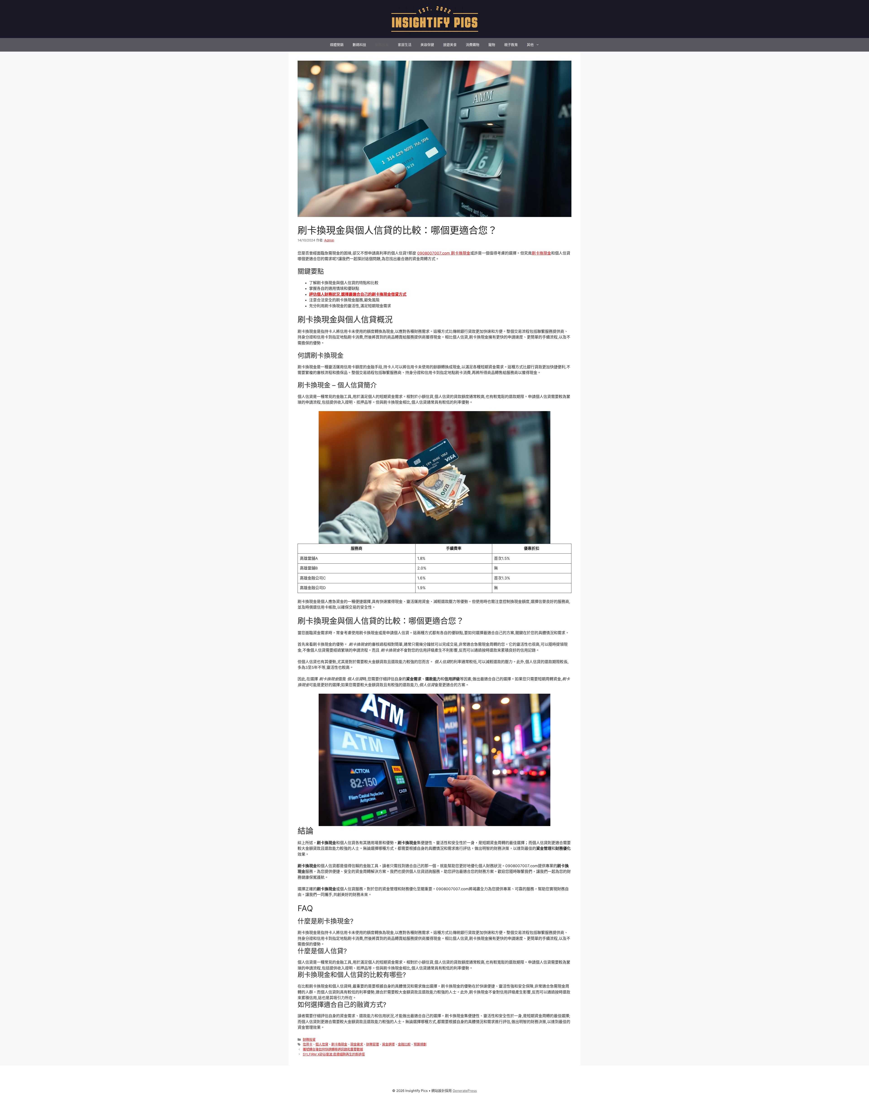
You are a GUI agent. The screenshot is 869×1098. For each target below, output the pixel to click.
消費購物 (472, 45)
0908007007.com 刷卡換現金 (443, 253)
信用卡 (307, 1044)
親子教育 (511, 45)
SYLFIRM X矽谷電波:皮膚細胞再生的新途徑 (334, 1054)
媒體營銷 (337, 45)
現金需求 (356, 1044)
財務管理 (372, 1044)
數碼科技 (359, 45)
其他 (530, 45)
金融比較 (404, 1044)
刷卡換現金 (541, 253)
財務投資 (382, 45)
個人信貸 (321, 1044)
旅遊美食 (450, 45)
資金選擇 (388, 1044)
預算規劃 (420, 1044)
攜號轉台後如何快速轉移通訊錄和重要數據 (333, 1049)
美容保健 (427, 45)
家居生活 (404, 45)
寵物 (491, 45)
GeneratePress (465, 1090)
